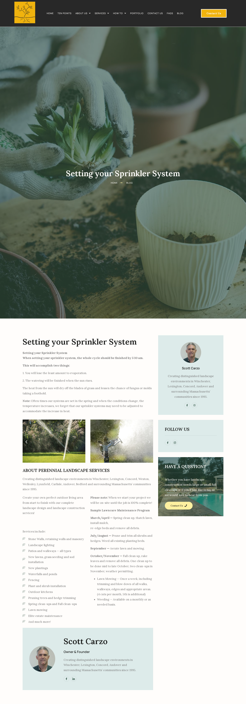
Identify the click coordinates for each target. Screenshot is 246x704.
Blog (180, 13)
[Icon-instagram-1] (175, 443)
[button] (83, 13)
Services (100, 13)
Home (50, 13)
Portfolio (137, 13)
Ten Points (64, 13)
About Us (81, 13)
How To (118, 13)
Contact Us (155, 13)
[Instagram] (194, 405)
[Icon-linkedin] (74, 679)
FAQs (170, 13)
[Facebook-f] (66, 679)
